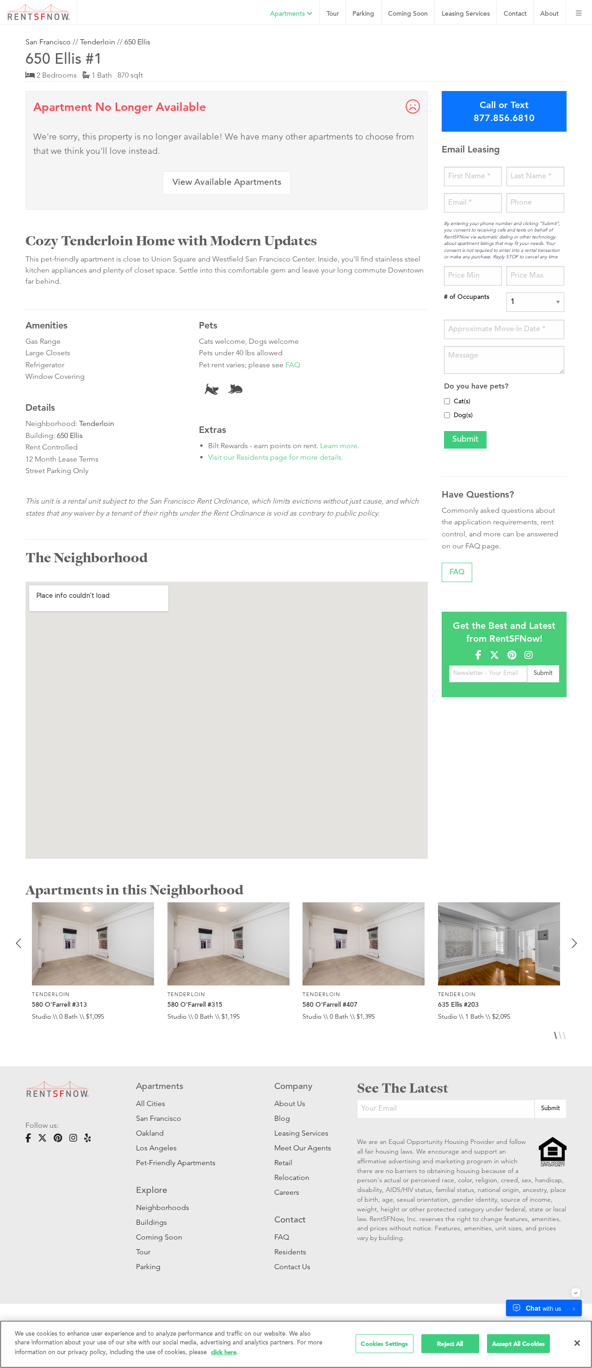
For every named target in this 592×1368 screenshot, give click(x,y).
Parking (363, 14)
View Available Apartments (227, 182)
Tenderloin (97, 41)
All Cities (150, 1103)
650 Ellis (137, 41)
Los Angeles (156, 1147)
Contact (515, 14)
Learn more (339, 445)
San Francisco (48, 41)
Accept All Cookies (518, 1343)
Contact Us (292, 1266)
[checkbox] (447, 401)
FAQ (292, 364)
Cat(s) (462, 402)
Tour (333, 14)
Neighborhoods (162, 1207)
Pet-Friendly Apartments (176, 1162)
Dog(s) (463, 416)
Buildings (151, 1222)
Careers (286, 1192)
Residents (290, 1251)
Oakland (150, 1133)
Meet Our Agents (301, 1147)
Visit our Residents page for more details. (275, 457)
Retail (283, 1162)
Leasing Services (301, 1133)
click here (223, 1352)
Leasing (466, 14)
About (549, 14)
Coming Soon (408, 14)
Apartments (288, 14)
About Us (289, 1103)
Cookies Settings (384, 1343)
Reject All (450, 1343)
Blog (282, 1118)
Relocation (291, 1177)
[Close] (577, 1343)
